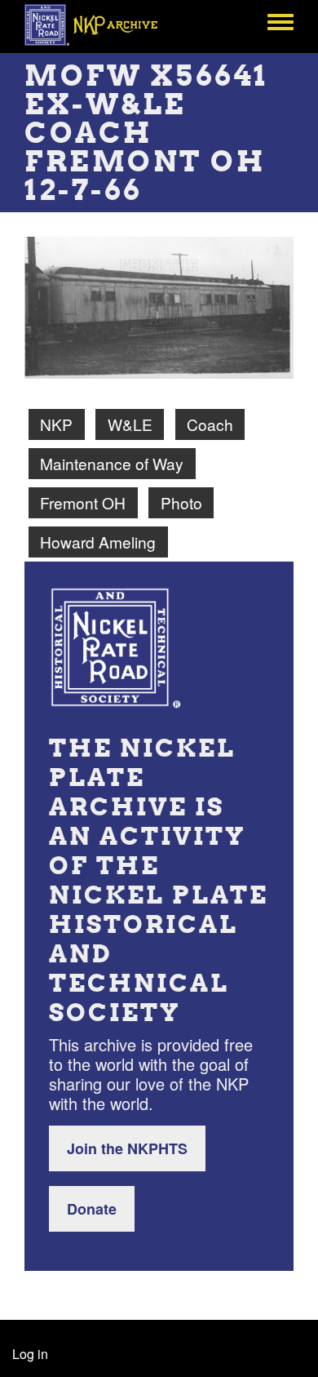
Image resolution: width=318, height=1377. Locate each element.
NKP (56, 424)
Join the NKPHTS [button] (127, 1148)
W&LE (130, 424)
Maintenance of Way (111, 463)
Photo (181, 502)
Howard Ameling (98, 542)
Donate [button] (92, 1208)
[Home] (99, 24)
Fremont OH (83, 502)
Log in (30, 1353)
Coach (210, 424)
